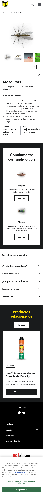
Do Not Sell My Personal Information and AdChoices (21, 482)
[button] (7, 57)
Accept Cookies (21, 490)
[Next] (34, 67)
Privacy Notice (19, 472)
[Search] (32, 4)
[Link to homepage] (5, 4)
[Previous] (29, 67)
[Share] (38, 75)
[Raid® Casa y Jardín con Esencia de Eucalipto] (21, 346)
